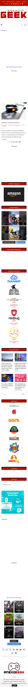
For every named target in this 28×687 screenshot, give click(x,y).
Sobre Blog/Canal (10, 1)
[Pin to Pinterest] (13, 142)
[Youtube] (13, 3)
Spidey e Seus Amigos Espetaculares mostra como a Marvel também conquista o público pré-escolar (20, 367)
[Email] (15, 3)
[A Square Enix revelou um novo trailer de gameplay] (9, 607)
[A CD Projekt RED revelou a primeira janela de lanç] (9, 632)
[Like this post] (8, 142)
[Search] (22, 25)
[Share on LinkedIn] (14, 142)
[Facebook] (5, 3)
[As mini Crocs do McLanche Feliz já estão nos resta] (9, 620)
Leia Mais (3, 139)
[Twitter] (7, 4)
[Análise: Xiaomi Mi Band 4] (14, 110)
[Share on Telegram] (20, 142)
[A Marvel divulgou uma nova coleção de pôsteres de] (19, 607)
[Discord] (22, 4)
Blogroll (18, 1)
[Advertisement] (14, 46)
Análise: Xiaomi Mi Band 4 (10, 122)
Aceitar (14, 685)
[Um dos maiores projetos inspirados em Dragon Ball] (19, 620)
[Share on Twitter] (11, 142)
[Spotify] (18, 3)
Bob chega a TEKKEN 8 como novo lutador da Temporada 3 (7, 385)
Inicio (3, 1)
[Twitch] (20, 3)
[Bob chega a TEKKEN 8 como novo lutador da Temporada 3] (7, 378)
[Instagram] (9, 3)
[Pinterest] (11, 3)
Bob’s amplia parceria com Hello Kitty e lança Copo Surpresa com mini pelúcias (20, 386)
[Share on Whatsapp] (18, 142)
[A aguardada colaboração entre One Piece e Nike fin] (19, 632)
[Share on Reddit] (16, 142)
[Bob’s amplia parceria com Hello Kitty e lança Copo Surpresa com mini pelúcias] (21, 378)
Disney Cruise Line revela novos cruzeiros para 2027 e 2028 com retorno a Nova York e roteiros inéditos (7, 367)
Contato (24, 1)
